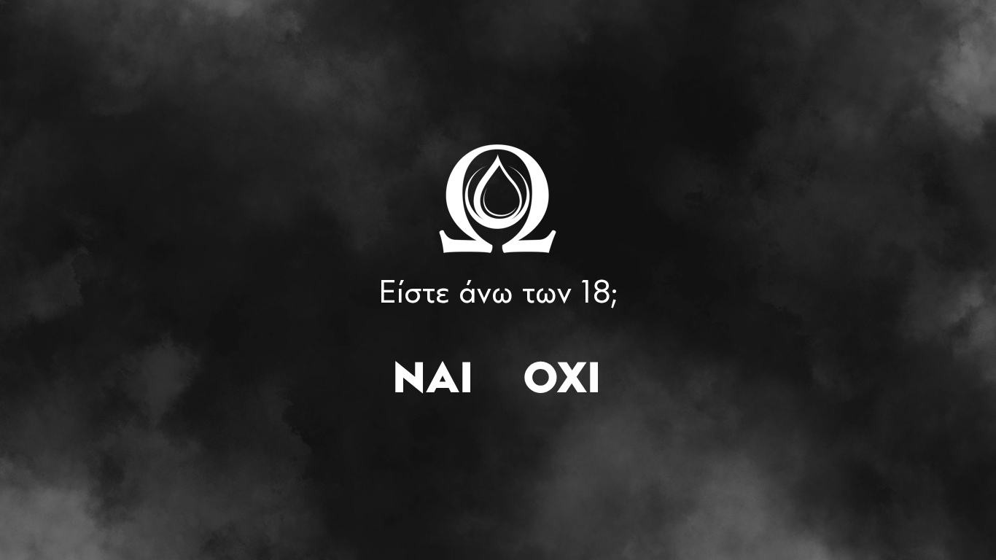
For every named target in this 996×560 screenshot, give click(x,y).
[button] (433, 381)
